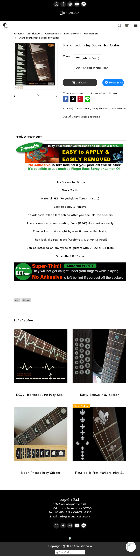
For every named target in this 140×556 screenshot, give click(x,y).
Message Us (115, 82)
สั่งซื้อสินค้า (81, 82)
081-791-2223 (82, 512)
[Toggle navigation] (135, 25)
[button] (130, 546)
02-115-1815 (62, 512)
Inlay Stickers (101, 108)
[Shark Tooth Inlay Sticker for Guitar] (36, 66)
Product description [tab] (29, 137)
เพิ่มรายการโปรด (74, 93)
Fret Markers (119, 108)
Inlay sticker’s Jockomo (87, 117)
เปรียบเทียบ (98, 93)
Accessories (83, 108)
